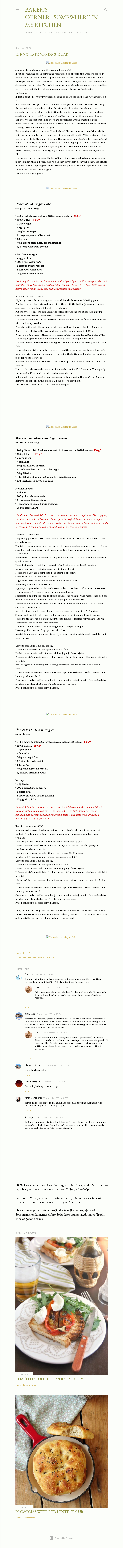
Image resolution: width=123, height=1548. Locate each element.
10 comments (29, 1385)
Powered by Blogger (64, 1538)
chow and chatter (35, 1065)
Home (29, 32)
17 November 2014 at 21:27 (52, 1117)
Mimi (28, 974)
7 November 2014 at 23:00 (49, 1014)
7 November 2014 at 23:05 (56, 1032)
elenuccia (30, 1013)
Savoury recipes (67, 32)
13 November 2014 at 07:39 (55, 1098)
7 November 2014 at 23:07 (56, 987)
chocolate (31, 957)
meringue (49, 957)
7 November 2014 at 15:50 (44, 974)
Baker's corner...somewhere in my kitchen (61, 17)
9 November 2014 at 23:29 (58, 1065)
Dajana (38, 987)
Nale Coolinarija (33, 1097)
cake (24, 957)
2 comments (29, 1517)
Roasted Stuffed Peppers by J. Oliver (51, 1378)
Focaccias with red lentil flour (49, 1511)
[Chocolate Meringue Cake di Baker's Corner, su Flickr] (61, 62)
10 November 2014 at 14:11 (53, 1081)
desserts (40, 957)
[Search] (106, 9)
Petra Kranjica (32, 1081)
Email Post (28, 953)
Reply (28, 1007)
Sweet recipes (44, 32)
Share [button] (18, 953)
